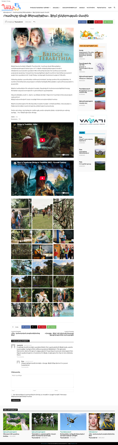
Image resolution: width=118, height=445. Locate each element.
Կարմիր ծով (83, 103)
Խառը (81, 50)
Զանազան (56, 7)
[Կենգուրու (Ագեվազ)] (100, 80)
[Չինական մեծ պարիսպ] (16, 421)
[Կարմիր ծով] (100, 105)
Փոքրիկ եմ (73, 443)
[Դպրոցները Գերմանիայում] (100, 153)
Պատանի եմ (19, 22)
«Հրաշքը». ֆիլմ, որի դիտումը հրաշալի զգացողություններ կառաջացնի (59, 334)
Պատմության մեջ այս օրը (85, 64)
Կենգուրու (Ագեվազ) (85, 78)
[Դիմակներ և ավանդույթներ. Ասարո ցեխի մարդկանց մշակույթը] (45, 421)
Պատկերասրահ (101, 7)
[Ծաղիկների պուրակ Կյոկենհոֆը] (100, 92)
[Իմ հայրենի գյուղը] (100, 165)
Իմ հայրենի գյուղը (85, 164)
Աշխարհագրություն (86, 76)
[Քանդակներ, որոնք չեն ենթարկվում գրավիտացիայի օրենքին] (73, 421)
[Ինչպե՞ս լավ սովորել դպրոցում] (100, 141)
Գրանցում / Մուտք (6, 1)
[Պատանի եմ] (6, 22)
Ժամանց (81, 7)
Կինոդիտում (91, 7)
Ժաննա (5, 436)
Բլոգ (109, 7)
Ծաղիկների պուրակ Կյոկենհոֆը (86, 91)
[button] (114, 7)
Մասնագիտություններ (69, 7)
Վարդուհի (20, 345)
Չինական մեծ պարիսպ (11, 434)
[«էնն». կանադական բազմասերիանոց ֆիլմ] (102, 421)
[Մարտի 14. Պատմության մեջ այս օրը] (100, 67)
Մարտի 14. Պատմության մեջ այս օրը (86, 68)
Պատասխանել (20, 356)
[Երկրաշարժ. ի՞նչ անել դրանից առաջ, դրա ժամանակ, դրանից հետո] (100, 54)
